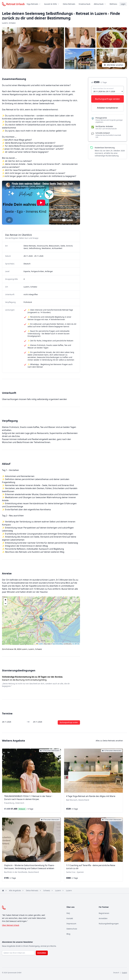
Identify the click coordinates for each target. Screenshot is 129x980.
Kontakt (70, 918)
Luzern (58, 890)
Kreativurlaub (84, 4)
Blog (68, 934)
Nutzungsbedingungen (109, 923)
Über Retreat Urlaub (10, 925)
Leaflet (40, 644)
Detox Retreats (69, 4)
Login (123, 4)
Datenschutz (72, 929)
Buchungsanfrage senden (69, 722)
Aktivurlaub (99, 4)
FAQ (68, 913)
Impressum (71, 923)
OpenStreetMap (57, 644)
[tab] (24, 790)
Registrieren (104, 913)
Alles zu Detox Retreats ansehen (109, 740)
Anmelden (103, 918)
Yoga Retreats (32, 4)
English (124, 973)
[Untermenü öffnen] (40, 4)
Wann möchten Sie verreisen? (103, 88)
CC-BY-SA (75, 644)
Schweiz (46, 890)
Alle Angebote (15, 890)
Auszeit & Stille (50, 4)
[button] (41, 618)
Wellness (113, 4)
